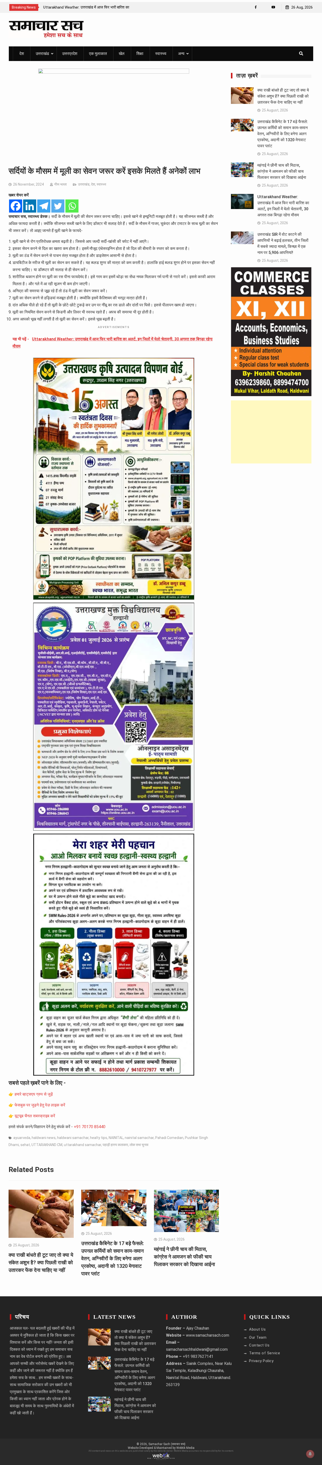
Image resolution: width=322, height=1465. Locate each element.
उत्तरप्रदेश (69, 53)
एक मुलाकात (98, 53)
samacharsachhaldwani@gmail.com (197, 1349)
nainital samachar (139, 1138)
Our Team (257, 1337)
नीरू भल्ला (60, 184)
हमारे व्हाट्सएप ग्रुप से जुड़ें (34, 1094)
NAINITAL (116, 1138)
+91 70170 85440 (89, 1126)
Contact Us (259, 1345)
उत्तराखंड (42, 53)
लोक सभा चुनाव (139, 1145)
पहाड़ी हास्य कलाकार (115, 1145)
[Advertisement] (271, 431)
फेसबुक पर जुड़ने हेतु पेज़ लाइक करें (40, 1105)
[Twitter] (57, 206)
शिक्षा (139, 53)
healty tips (98, 1138)
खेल (122, 53)
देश (21, 53)
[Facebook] (255, 7)
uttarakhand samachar (82, 1145)
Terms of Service (264, 1353)
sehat (25, 1145)
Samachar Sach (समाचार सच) (166, 1444)
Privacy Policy (261, 1361)
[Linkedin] (29, 206)
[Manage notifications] (310, 1454)
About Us (257, 1329)
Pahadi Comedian (169, 1138)
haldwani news (44, 1138)
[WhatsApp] (264, 7)
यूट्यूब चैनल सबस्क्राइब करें (35, 1116)
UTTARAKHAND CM (46, 1145)
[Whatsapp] (71, 206)
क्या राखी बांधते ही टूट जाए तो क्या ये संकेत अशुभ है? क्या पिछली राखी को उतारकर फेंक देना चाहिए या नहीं (41, 1262)
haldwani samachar (73, 1138)
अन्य (181, 53)
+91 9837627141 (198, 1356)
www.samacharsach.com (207, 1335)
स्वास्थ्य (160, 53)
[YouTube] (273, 7)
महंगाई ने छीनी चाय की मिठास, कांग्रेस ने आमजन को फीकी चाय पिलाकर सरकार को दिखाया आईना (184, 1256)
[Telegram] (43, 206)
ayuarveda (21, 1138)
